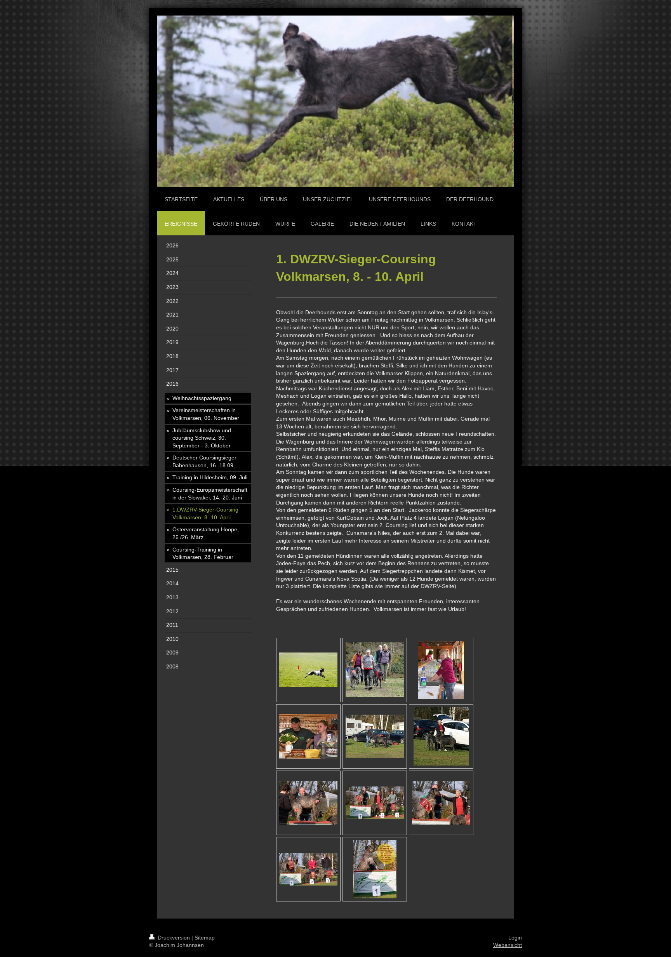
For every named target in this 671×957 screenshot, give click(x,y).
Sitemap (205, 937)
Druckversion (173, 937)
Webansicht (507, 945)
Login (515, 937)
